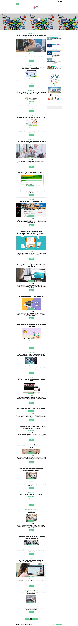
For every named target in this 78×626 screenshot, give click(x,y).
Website (33, 139)
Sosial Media (31, 229)
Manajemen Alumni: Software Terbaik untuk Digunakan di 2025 (56, 39)
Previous (27, 618)
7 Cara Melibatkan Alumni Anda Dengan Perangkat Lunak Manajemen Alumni (56, 54)
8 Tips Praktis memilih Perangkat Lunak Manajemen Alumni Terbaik (56, 61)
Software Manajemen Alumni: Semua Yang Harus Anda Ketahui (56, 47)
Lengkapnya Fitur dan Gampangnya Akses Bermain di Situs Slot (56, 68)
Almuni (27, 33)
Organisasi (34, 33)
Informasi (30, 33)
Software (32, 90)
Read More (31, 60)
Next (36, 618)
